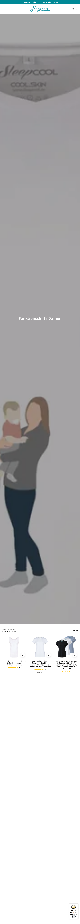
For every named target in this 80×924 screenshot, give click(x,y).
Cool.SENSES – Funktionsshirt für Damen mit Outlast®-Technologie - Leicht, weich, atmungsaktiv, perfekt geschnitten (66, 665)
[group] (40, 2)
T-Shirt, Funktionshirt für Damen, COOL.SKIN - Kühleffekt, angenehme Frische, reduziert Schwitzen (40, 664)
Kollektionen (13, 629)
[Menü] (77, 904)
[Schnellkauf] (23, 655)
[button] (72, 9)
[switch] (74, 916)
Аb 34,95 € (40, 672)
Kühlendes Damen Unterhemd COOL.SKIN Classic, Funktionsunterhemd (14, 663)
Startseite (5, 629)
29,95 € (66, 674)
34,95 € (14, 670)
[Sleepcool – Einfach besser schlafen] (40, 9)
